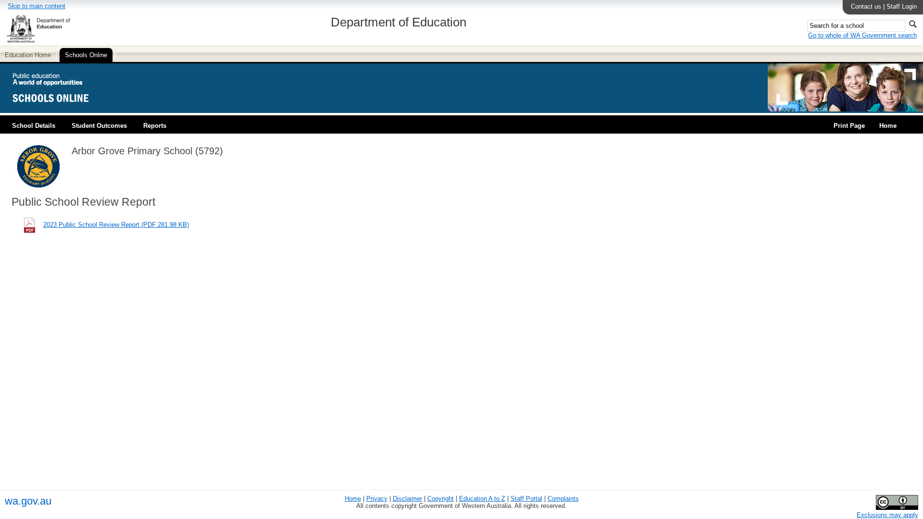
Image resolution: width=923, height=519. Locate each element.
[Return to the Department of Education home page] (38, 41)
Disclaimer (407, 498)
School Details (33, 125)
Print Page (849, 125)
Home (888, 125)
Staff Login (901, 6)
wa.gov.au (28, 501)
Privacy (376, 498)
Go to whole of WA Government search (862, 35)
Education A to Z (482, 498)
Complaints (563, 498)
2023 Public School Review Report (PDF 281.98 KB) (116, 224)
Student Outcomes (99, 125)
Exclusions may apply (887, 515)
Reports (154, 125)
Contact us (866, 6)
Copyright (440, 498)
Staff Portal (526, 498)
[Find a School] (59, 109)
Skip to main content (36, 6)
